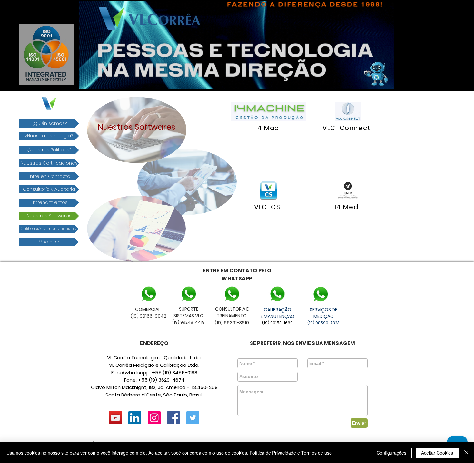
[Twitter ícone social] (192, 417)
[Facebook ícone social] (173, 417)
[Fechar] (466, 453)
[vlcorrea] (154, 417)
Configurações (391, 452)
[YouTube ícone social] (115, 417)
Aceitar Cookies (437, 452)
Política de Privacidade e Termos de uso (291, 452)
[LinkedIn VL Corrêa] (134, 417)
